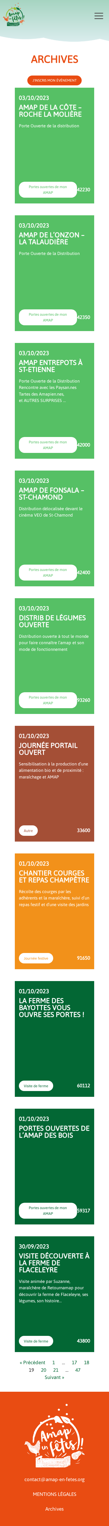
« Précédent (32, 1362)
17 (74, 1362)
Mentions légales (54, 1494)
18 (86, 1362)
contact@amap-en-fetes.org (54, 1479)
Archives (54, 1509)
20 (43, 1370)
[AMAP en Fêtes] (14, 14)
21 (55, 1370)
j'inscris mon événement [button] (55, 80)
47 (78, 1370)
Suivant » (54, 1377)
